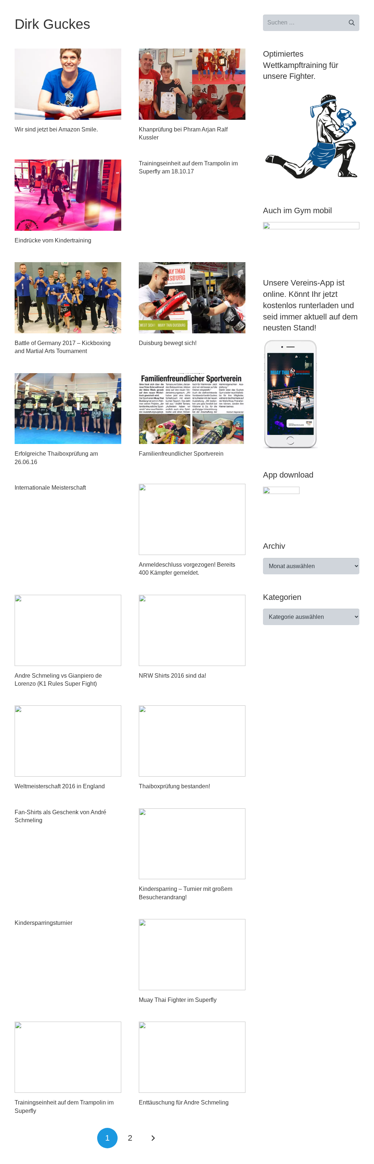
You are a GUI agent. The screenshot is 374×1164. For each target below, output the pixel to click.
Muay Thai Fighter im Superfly (178, 1000)
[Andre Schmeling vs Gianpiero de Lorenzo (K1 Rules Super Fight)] (68, 630)
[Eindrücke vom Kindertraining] (68, 195)
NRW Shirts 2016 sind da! (172, 676)
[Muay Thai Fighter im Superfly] (192, 954)
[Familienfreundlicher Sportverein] (192, 408)
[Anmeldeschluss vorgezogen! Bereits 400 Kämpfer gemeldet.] (192, 519)
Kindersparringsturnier (43, 923)
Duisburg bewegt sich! (167, 343)
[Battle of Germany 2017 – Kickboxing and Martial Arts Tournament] (68, 297)
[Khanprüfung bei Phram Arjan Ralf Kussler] (192, 84)
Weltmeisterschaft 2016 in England (60, 786)
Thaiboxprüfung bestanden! (174, 786)
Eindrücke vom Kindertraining (53, 240)
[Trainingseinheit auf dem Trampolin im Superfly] (68, 1057)
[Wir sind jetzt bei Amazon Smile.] (68, 84)
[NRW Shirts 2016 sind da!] (192, 630)
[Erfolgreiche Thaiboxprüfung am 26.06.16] (68, 408)
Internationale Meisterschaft (50, 488)
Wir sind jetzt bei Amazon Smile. (56, 129)
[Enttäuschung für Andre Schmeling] (192, 1057)
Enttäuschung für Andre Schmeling (184, 1102)
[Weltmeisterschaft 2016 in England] (68, 741)
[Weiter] (153, 1138)
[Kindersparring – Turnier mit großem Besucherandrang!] (192, 844)
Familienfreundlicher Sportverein (181, 454)
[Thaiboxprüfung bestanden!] (192, 741)
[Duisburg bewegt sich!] (192, 297)
